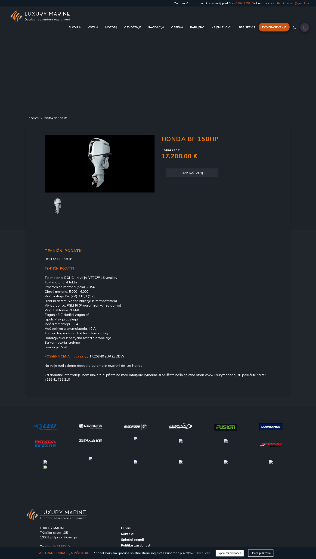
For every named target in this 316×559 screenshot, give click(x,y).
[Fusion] (225, 426)
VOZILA (93, 27)
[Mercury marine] (270, 444)
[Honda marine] (45, 443)
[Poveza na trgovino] (304, 29)
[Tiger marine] (135, 440)
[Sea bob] (180, 426)
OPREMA (177, 27)
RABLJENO (197, 27)
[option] (100, 164)
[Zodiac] (90, 461)
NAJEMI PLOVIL (221, 27)
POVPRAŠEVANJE (274, 27)
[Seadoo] (45, 467)
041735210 (61, 546)
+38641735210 (244, 3)
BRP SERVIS (247, 27)
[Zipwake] (90, 440)
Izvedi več (203, 553)
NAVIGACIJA (156, 27)
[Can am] (45, 461)
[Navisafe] (271, 461)
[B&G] (135, 461)
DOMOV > (35, 118)
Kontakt (127, 534)
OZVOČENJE (132, 27)
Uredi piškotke (261, 553)
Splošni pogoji (132, 539)
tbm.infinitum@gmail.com (294, 3)
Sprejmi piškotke (229, 553)
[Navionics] (90, 426)
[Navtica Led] (45, 426)
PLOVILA (74, 27)
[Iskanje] (295, 27)
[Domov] (40, 13)
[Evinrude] (135, 426)
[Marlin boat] (181, 440)
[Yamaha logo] (226, 440)
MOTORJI (111, 27)
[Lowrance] (270, 426)
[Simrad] (181, 461)
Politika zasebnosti (136, 545)
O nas (125, 528)
